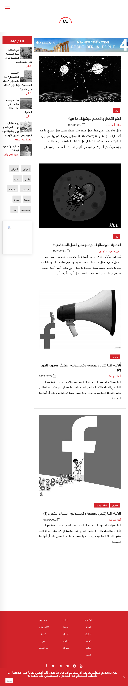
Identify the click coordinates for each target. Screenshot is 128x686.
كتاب (88, 647)
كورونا (88, 654)
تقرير (88, 640)
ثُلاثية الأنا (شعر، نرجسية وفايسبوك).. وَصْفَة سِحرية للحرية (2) (80, 367)
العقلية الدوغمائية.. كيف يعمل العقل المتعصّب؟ (87, 244)
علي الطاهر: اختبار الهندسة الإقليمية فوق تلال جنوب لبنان (19, 55)
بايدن (27, 179)
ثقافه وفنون (101, 505)
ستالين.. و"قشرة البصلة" (11, 148)
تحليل (28, 65)
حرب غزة (26, 189)
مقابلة (66, 647)
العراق (88, 627)
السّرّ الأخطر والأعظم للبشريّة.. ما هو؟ (94, 118)
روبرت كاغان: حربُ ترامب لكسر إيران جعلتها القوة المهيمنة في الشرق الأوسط (17, 129)
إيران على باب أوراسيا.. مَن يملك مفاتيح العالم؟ (19, 105)
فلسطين (25, 209)
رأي (116, 110)
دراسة (66, 640)
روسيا (27, 199)
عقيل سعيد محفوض (110, 250)
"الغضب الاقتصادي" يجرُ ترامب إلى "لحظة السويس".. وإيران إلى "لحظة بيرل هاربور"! (17, 80)
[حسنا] (124, 677)
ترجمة (17, 139)
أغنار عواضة (115, 375)
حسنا (9, 680)
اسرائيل (14, 169)
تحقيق (115, 357)
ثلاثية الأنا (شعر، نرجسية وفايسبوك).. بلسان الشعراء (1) (82, 512)
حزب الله (13, 189)
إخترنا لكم (26, 139)
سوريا (17, 199)
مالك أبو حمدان (113, 124)
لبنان (14, 209)
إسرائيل (26, 169)
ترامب (17, 179)
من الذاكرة (43, 647)
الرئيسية (88, 620)
